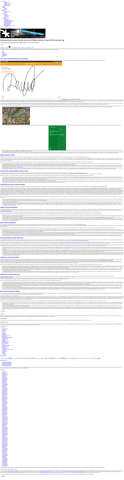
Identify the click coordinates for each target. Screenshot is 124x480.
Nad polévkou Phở (7, 11)
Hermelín (5, 8)
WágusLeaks (6, 26)
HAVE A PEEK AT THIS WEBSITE (13, 471)
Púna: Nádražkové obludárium (8, 222)
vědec (95, 358)
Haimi (26, 358)
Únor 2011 (4, 442)
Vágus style (4, 13)
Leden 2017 (4, 383)
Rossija (70, 358)
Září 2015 (3, 395)
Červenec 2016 (4, 388)
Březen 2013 (4, 420)
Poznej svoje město (7, 5)
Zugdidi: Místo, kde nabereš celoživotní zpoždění (12, 184)
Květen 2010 (4, 450)
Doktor (14, 358)
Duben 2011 (4, 440)
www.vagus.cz (98, 470)
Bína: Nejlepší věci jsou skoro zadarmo (10, 291)
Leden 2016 (4, 392)
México (57, 358)
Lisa (47, 358)
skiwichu (79, 358)
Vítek (93, 358)
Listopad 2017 (4, 374)
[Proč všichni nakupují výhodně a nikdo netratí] (81, 240)
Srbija (81, 358)
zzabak (99, 358)
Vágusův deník (4, 18)
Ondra (66, 358)
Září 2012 (3, 425)
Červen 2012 (4, 428)
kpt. (44, 358)
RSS (3, 56)
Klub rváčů (4, 334)
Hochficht (29, 358)
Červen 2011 (4, 438)
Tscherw (85, 358)
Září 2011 (3, 436)
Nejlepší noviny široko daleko (6, 363)
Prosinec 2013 (4, 412)
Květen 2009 (4, 460)
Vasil (86, 358)
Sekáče (5, 17)
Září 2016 (3, 386)
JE (34, 358)
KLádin (40, 358)
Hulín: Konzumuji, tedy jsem (7, 155)
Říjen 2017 (4, 375)
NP (60, 358)
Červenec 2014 (4, 406)
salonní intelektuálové (74, 358)
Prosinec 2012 (4, 423)
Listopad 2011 (4, 434)
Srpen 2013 (4, 416)
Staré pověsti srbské (7, 23)
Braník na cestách (5, 328)
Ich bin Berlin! (6, 19)
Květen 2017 (4, 379)
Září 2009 (3, 457)
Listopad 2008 (4, 465)
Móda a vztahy (6, 16)
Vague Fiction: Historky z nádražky (9, 25)
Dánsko (19, 358)
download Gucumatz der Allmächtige (78, 471)
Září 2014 (3, 404)
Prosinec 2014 (4, 402)
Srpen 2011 (4, 437)
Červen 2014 (4, 407)
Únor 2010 (4, 452)
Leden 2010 (4, 453)
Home (3, 51)
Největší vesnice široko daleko (7, 365)
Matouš (52, 358)
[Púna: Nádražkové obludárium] (81, 224)
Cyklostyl (5, 14)
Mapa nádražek (4, 53)
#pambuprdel (4, 54)
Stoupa (83, 358)
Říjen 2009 (4, 456)
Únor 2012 (4, 431)
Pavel (68, 358)
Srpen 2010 (4, 447)
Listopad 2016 (4, 384)
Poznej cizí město (7, 4)
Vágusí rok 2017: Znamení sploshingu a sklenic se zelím (14, 171)
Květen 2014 (4, 408)
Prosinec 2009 (4, 454)
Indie (33, 358)
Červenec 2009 (4, 458)
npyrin (21, 168)
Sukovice (3, 9)
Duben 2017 (4, 380)
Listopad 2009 (4, 455)
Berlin (8, 358)
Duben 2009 (4, 461)
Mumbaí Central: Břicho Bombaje (9, 207)
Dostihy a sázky (6, 15)
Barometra (3, 358)
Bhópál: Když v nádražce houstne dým (10, 274)
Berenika (5, 358)
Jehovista (36, 358)
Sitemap (3, 475)
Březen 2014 (4, 410)
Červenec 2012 (4, 427)
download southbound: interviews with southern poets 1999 (70, 470)
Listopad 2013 (4, 413)
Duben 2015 (4, 398)
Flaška (22, 358)
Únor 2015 (4, 400)
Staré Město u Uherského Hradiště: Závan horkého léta (14, 58)
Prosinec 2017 (4, 373)
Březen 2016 (4, 391)
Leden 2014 (4, 411)
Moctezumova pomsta (7, 20)
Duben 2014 (4, 409)
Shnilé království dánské (6, 345)
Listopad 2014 (4, 403)
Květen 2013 (4, 418)
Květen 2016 (4, 390)
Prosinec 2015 (4, 393)
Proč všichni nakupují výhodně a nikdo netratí (11, 237)
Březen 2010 (4, 451)
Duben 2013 (4, 419)
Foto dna (3, 1)
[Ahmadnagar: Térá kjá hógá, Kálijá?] (107, 260)
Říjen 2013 (4, 414)
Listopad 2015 (4, 394)
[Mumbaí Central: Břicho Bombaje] (6, 211)
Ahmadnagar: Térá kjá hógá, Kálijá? (9, 257)
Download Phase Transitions (44, 471)
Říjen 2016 (4, 385)
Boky (12, 358)
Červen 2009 (4, 459)
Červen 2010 (4, 449)
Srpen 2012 (4, 426)
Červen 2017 (4, 378)
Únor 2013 (4, 421)
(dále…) (1, 103)
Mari (49, 358)
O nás (3, 52)
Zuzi (96, 358)
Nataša (59, 358)
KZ (46, 358)
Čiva (101, 358)
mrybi (55, 358)
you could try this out (49, 470)
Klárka (42, 358)
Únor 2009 (4, 463)
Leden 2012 (4, 432)
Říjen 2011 (4, 435)
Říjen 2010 (4, 445)
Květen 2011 (4, 439)
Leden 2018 (4, 372)
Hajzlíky (3, 332)
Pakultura (3, 7)
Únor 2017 (4, 382)
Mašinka (29, 158)
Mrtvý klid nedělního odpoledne (9, 21)
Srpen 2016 (4, 387)
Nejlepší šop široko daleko (6, 364)
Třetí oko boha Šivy (7, 24)
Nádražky (3, 6)
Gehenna (24, 358)
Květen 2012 (4, 429)
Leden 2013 (4, 422)
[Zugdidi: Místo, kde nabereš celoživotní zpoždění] (99, 186)
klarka (89, 203)
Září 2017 (3, 376)
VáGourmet (4, 10)
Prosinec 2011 (4, 433)
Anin (1, 358)
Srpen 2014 (4, 405)
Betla (10, 358)
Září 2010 (3, 446)
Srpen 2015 (4, 396)
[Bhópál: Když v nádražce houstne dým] (6, 277)
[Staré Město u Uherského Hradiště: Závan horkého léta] (71, 99)
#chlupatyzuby (4, 55)
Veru (91, 358)
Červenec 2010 (4, 448)
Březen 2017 (4, 381)
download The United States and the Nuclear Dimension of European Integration (52, 472)
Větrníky (5, 12)
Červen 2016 (4, 389)
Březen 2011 (4, 441)
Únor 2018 (4, 371)
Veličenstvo (89, 358)
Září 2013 (3, 415)
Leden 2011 (4, 443)
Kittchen (38, 358)
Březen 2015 (4, 399)
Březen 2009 (4, 462)
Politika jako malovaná (7, 3)
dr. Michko (16, 358)
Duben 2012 (4, 430)
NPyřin (63, 358)
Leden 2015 (4, 401)
